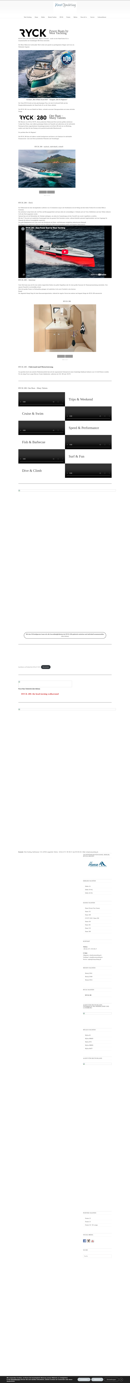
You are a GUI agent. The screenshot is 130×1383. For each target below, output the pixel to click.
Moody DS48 (88, 976)
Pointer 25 (88, 1221)
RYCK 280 (88, 995)
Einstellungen (15, 1379)
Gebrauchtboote (102, 17)
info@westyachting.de (92, 852)
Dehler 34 (87, 886)
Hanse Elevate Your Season (92, 908)
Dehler (43, 17)
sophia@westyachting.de (94, 959)
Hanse (36, 17)
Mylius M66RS (89, 1038)
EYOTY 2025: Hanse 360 (92, 918)
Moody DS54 (88, 980)
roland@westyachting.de (95, 957)
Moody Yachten (52, 17)
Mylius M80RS (89, 1045)
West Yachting (28, 17)
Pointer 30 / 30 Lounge (91, 1225)
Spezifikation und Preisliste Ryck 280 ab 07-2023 (29, 667)
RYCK (61, 17)
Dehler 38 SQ (89, 889)
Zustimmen (84, 1379)
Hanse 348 (88, 915)
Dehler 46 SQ (89, 893)
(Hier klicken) (65, 635)
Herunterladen (46, 667)
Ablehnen (97, 1379)
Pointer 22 (88, 1218)
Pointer (68, 17)
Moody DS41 (88, 973)
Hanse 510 (88, 928)
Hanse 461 (88, 925)
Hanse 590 (88, 931)
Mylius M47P (88, 1048)
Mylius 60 (88, 1035)
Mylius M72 (88, 1042)
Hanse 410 (88, 921)
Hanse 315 (88, 911)
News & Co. (84, 17)
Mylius (75, 17)
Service (92, 17)
